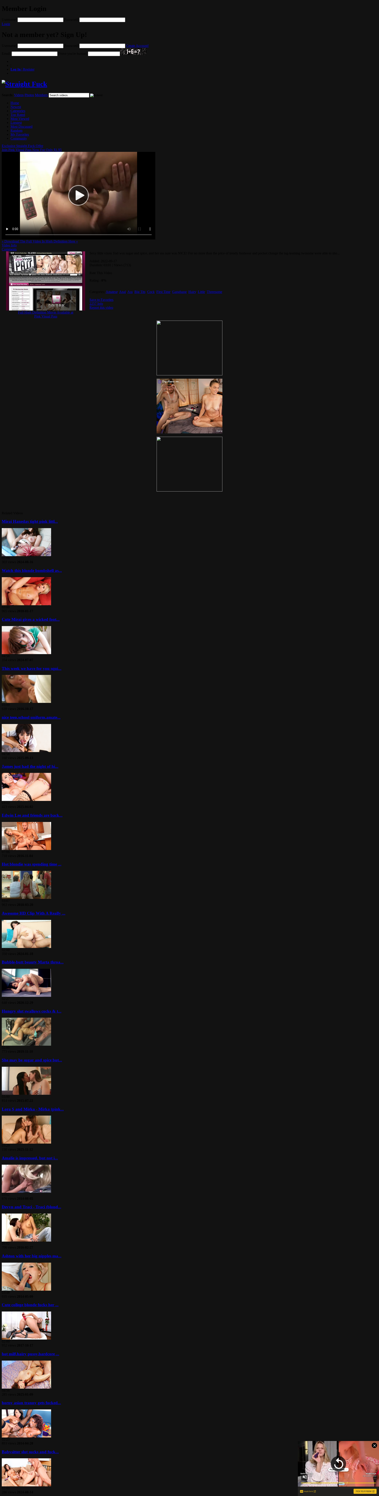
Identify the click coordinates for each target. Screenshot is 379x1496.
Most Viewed (20, 119)
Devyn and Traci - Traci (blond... (31, 1207)
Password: (71, 19)
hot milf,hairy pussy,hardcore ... (30, 1354)
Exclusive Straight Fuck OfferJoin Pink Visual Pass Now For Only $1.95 (32, 148)
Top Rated (18, 115)
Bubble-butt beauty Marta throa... (33, 962)
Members (41, 95)
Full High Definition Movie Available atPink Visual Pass (45, 314)
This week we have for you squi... (31, 668)
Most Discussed (21, 126)
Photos (29, 95)
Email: (6, 53)
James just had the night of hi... (30, 766)
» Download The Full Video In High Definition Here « (40, 241)
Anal (122, 292)
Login (6, 24)
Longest (16, 122)
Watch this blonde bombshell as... (32, 570)
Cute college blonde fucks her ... (30, 1305)
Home (15, 103)
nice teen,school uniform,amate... (31, 717)
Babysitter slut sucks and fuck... (30, 1452)
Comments (9, 249)
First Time (163, 292)
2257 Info (96, 303)
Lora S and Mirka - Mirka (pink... (33, 1109)
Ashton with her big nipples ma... (31, 1256)
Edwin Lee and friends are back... (32, 815)
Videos (19, 95)
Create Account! (137, 46)
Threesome (214, 292)
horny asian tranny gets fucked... (31, 1402)
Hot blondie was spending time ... (31, 864)
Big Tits (139, 292)
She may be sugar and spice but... (32, 1060)
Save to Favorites (101, 300)
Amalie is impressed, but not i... (30, 1158)
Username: (9, 19)
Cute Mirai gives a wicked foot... (31, 619)
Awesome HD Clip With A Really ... (33, 913)
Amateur (112, 292)
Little (201, 292)
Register (22, 69)
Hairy (192, 292)
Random (16, 130)
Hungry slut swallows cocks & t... (31, 1011)
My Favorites (20, 134)
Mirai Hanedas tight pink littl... (30, 521)
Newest (16, 107)
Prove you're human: (72, 53)
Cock (151, 292)
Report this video (101, 307)
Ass (130, 292)
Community (19, 138)
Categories (18, 111)
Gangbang (179, 292)
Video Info (9, 245)
